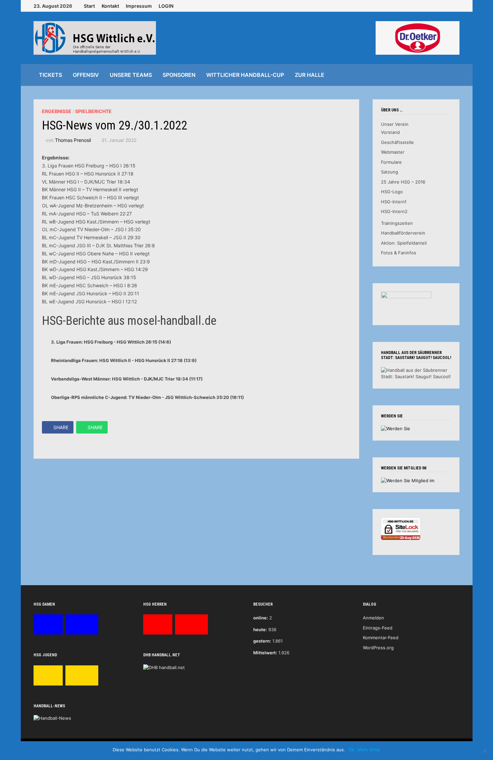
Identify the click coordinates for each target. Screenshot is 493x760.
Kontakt (110, 6)
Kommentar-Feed (380, 637)
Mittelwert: (265, 652)
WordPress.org (378, 647)
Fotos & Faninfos (398, 252)
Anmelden (373, 617)
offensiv (86, 74)
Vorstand (390, 132)
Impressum (139, 6)
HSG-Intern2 (394, 211)
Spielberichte (93, 111)
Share (60, 427)
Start (89, 6)
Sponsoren (179, 74)
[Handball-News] (52, 718)
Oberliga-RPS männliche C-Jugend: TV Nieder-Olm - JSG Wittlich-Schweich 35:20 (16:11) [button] (147, 397)
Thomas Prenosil (73, 140)
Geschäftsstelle (397, 142)
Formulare (391, 162)
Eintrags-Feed (377, 627)
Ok (351, 749)
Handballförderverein (403, 233)
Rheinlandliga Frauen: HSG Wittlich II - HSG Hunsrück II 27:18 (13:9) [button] (124, 360)
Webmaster (392, 152)
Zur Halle (309, 74)
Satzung (389, 171)
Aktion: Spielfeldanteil (404, 243)
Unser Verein (394, 124)
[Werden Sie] (395, 428)
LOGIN (166, 6)
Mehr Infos (369, 749)
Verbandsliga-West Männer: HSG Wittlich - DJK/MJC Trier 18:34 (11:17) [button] (127, 379)
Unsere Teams (131, 74)
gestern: (262, 641)
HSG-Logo (392, 191)
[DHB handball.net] (164, 667)
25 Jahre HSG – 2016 (403, 182)
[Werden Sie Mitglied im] (407, 480)
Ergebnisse (56, 111)
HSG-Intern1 (393, 201)
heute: (260, 629)
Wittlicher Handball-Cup (245, 74)
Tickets (50, 74)
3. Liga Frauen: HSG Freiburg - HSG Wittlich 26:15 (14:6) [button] (111, 342)
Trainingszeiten (397, 223)
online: (260, 617)
